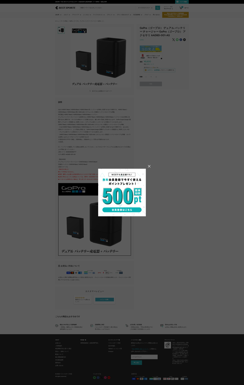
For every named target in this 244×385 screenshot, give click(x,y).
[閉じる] (149, 166)
